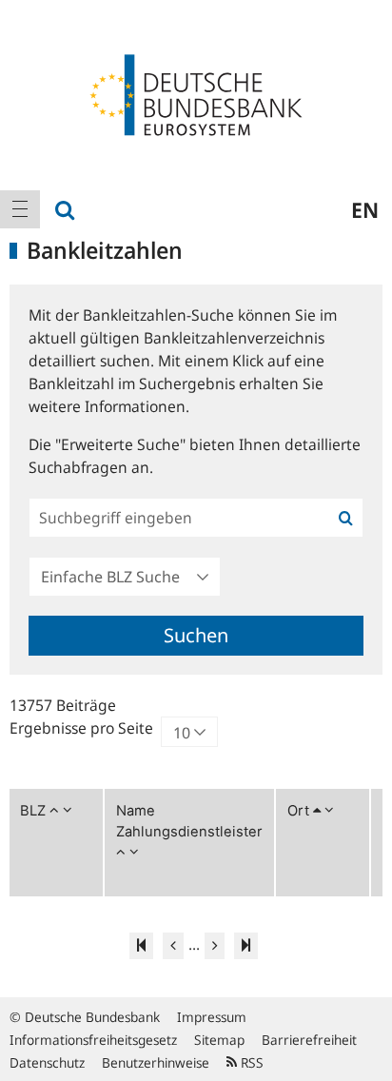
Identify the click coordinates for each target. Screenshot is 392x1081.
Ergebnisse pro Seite (81, 727)
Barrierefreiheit (309, 1040)
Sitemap (219, 1040)
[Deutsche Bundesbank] (196, 93)
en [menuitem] (365, 209)
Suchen (196, 635)
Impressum (211, 1017)
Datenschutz (47, 1062)
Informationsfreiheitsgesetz (93, 1040)
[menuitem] (20, 209)
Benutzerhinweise (155, 1062)
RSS (250, 1062)
